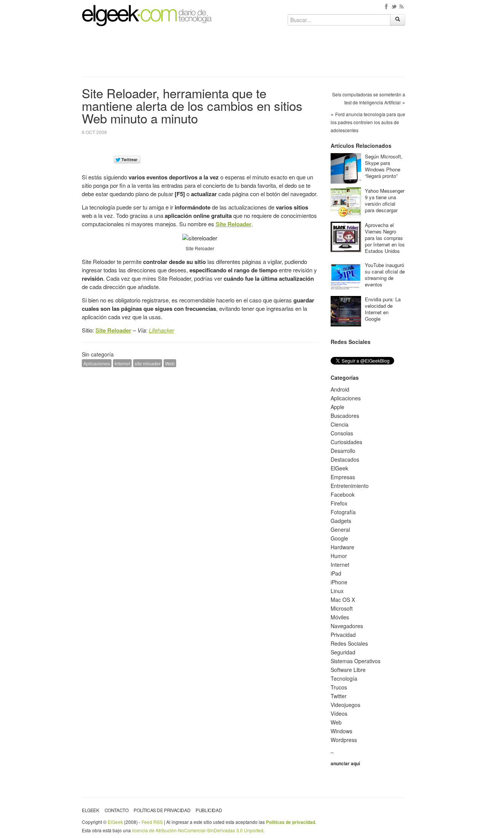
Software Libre (348, 669)
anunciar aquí (345, 763)
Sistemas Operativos (355, 661)
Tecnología (344, 678)
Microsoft (342, 608)
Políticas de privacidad (162, 810)
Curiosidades (346, 442)
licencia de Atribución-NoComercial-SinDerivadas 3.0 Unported (197, 830)
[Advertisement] (243, 54)
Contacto (117, 810)
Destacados (345, 459)
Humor (339, 556)
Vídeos (339, 713)
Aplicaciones (96, 363)
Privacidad (343, 634)
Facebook (343, 494)
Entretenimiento (350, 485)
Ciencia (340, 424)
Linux (337, 591)
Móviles (340, 617)
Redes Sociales (349, 643)
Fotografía (343, 512)
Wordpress (344, 740)
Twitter (339, 696)
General (340, 529)
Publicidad (209, 810)
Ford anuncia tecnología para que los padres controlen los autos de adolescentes (368, 122)
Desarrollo (343, 450)
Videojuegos (345, 704)
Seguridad (343, 652)
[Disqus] (200, 469)
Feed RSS (152, 822)
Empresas (343, 477)
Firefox (339, 503)
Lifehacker (161, 330)
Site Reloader (233, 224)
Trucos (339, 687)
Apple (337, 407)
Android (340, 389)
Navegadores (347, 626)
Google (339, 538)
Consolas (342, 433)
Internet (122, 363)
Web (170, 363)
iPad (336, 573)
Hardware (342, 547)
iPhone (339, 582)
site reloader (148, 363)
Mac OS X (343, 599)
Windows (341, 731)
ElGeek (339, 468)
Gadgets (341, 521)
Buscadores (345, 415)
